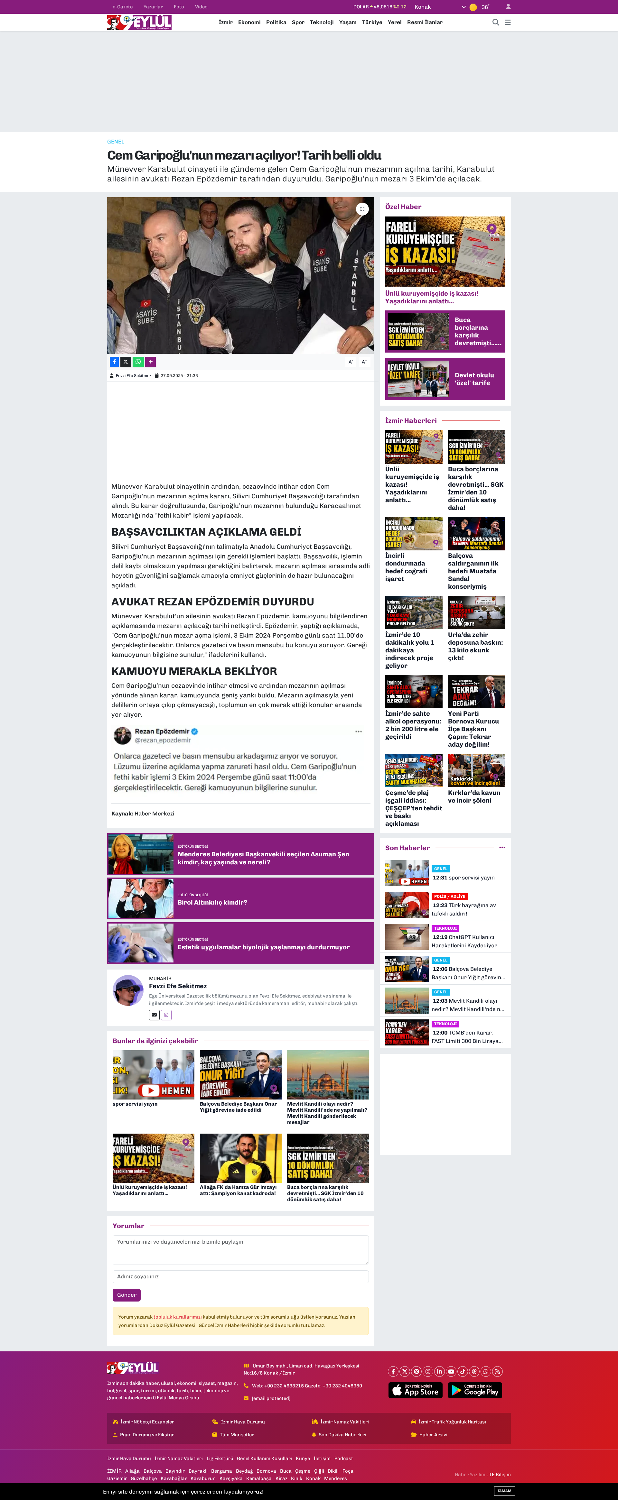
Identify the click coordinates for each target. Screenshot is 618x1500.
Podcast (343, 1458)
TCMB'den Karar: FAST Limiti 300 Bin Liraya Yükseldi (465, 1037)
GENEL (115, 141)
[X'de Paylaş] (125, 362)
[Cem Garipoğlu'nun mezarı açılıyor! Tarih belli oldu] (241, 275)
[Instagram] (166, 1015)
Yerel (395, 22)
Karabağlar (174, 1478)
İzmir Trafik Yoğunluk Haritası (452, 1422)
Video (201, 7)
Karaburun (203, 1478)
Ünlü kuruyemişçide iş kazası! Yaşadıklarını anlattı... (150, 1190)
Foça (347, 1471)
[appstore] (415, 1390)
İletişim (322, 1458)
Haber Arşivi (433, 1435)
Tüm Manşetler (237, 1435)
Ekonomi (249, 22)
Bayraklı (198, 1471)
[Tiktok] (462, 1371)
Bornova (266, 1471)
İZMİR (114, 1471)
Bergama (221, 1471)
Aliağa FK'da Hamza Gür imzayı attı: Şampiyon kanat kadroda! (238, 1190)
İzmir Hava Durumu (243, 1422)
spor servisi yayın (135, 1104)
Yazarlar (153, 7)
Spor (298, 22)
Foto (179, 7)
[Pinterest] (416, 1371)
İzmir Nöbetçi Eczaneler (147, 1422)
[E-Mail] (154, 1015)
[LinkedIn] (439, 1371)
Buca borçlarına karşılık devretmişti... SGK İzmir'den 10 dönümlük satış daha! (325, 1193)
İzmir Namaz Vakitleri (345, 1422)
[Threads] (474, 1371)
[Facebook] (393, 1371)
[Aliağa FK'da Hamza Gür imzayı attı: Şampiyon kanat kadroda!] (241, 1158)
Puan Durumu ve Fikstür (147, 1435)
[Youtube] (451, 1371)
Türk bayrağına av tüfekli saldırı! (464, 909)
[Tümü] (502, 847)
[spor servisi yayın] (153, 1074)
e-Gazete (123, 7)
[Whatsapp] (486, 1371)
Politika (276, 22)
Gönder (126, 1295)
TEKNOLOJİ (445, 928)
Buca (286, 1471)
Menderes (335, 1478)
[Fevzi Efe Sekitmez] (128, 990)
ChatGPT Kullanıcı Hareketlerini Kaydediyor (464, 941)
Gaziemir (117, 1478)
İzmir (226, 22)
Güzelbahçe (144, 1478)
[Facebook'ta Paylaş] (114, 362)
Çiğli (319, 1471)
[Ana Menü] (508, 22)
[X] (404, 1371)
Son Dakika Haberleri (342, 1435)
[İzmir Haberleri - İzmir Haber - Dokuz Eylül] (139, 22)
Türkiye (372, 22)
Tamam (504, 1491)
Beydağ (244, 1471)
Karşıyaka (231, 1478)
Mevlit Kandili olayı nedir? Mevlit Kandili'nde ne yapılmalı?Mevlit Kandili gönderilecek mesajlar (327, 1113)
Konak (313, 1478)
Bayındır (175, 1471)
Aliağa (132, 1471)
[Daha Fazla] (150, 362)
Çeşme (302, 1471)
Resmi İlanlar (425, 22)
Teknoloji (322, 22)
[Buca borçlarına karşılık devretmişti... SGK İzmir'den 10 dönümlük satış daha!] (328, 1158)
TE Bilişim (500, 1474)
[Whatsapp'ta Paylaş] (138, 362)
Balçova (153, 1471)
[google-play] (475, 1390)
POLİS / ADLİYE (449, 896)
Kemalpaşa (259, 1478)
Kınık (296, 1478)
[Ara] (496, 22)
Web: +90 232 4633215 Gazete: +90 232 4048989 (307, 1386)
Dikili (333, 1471)
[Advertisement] (309, 82)
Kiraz (281, 1478)
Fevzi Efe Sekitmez (133, 375)
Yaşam (348, 22)
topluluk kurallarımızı (178, 1317)
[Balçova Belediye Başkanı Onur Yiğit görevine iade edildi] (241, 1074)
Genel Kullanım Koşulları (264, 1458)
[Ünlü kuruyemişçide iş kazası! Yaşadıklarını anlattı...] (153, 1158)
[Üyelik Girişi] (506, 7)
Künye (303, 1458)
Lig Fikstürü (220, 1458)
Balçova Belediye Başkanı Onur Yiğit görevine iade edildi (238, 1107)
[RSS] (497, 1371)
